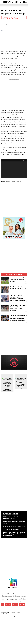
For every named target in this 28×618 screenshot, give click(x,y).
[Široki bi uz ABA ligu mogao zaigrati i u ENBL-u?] (5, 289)
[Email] (17, 27)
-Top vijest (13, 283)
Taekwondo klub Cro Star (16, 181)
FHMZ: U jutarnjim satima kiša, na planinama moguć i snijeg (20, 386)
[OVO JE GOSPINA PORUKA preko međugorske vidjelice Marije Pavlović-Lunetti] (5, 298)
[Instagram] (6, 604)
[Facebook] (2, 27)
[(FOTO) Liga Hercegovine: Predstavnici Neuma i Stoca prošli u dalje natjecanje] (5, 308)
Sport (13, 17)
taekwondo (7, 181)
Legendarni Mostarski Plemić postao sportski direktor (17, 279)
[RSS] (16, 604)
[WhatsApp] (11, 27)
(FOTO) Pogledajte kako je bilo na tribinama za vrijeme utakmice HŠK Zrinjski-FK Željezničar (18, 318)
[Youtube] (23, 604)
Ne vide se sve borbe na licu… (11, 529)
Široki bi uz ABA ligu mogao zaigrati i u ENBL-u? (18, 288)
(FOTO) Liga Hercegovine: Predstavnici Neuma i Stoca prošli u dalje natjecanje (18, 308)
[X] (5, 27)
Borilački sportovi (10, 18)
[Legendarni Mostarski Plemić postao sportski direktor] (5, 280)
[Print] (20, 27)
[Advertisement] (14, 199)
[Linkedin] (14, 27)
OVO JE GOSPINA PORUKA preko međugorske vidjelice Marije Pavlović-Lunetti (17, 298)
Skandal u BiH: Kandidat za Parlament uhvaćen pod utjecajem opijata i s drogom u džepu (14, 533)
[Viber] (26, 27)
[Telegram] (23, 27)
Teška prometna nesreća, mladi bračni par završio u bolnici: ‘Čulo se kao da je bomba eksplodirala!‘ (7, 388)
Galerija (6, 17)
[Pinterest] (8, 27)
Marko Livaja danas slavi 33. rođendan (14, 526)
